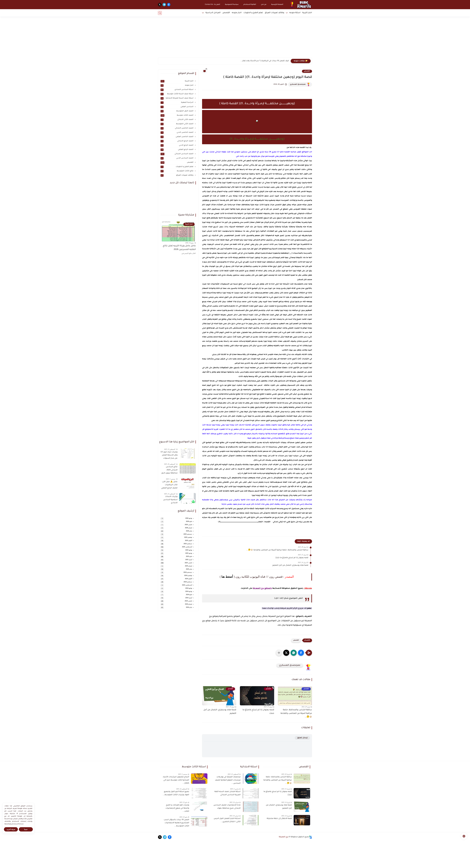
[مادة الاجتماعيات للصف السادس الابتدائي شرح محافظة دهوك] (250, 807)
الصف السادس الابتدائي (177, 154)
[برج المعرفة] (300, 4)
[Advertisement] (235, 38)
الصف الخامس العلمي (177, 137)
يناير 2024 (189, 607)
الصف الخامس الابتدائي (177, 128)
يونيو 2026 (188, 518)
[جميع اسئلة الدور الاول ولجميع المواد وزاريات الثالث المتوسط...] (199, 793)
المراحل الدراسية (213, 13)
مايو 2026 (189, 521)
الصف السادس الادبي (177, 158)
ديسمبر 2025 (187, 534)
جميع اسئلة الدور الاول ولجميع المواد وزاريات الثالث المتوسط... (176, 793)
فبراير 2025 (188, 566)
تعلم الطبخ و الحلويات (253, 13)
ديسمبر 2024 (187, 572)
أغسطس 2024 (187, 585)
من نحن (263, 4)
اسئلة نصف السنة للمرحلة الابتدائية (177, 98)
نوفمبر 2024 (188, 576)
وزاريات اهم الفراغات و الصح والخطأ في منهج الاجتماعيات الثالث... (177, 808)
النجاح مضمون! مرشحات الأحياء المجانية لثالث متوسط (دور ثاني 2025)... (176, 780)
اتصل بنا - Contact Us (212, 4)
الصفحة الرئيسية (277, 4)
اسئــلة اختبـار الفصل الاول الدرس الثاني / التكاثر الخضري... (227, 820)
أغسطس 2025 (187, 547)
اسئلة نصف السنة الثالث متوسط (177, 94)
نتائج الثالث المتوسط (177, 171)
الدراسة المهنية (178, 102)
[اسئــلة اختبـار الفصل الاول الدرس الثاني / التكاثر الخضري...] (250, 820)
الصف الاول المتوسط (177, 111)
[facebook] (168, 4)
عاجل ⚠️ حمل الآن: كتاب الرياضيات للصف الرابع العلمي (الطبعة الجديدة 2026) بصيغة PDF (169, 485)
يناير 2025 (189, 569)
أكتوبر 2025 (188, 541)
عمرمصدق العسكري (298, 84)
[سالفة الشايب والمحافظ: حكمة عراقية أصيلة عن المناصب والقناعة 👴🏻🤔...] (302, 778)
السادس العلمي (177, 107)
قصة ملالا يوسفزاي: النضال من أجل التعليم (290, 565)
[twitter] (159, 4)
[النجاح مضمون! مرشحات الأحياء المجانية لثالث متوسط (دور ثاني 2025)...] (199, 778)
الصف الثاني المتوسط (177, 124)
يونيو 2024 (188, 591)
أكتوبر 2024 (188, 579)
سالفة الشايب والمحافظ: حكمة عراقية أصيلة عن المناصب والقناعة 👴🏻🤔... (277, 550)
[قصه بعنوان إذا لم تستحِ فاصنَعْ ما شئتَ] (302, 793)
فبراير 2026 (188, 528)
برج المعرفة (283, 837)
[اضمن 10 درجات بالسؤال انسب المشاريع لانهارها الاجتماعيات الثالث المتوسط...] (199, 821)
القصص (226, 13)
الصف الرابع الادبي (177, 145)
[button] (301, 653)
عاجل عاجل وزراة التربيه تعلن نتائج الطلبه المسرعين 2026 (179, 248)
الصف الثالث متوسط (177, 115)
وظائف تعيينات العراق (274, 13)
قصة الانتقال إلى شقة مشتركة (279, 819)
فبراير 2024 (188, 604)
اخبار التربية (307, 13)
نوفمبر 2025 (188, 537)
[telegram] (164, 4)
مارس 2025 (188, 563)
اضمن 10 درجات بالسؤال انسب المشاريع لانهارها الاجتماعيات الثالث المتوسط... (176, 823)
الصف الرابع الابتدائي (178, 141)
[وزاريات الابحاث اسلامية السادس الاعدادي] (187, 498)
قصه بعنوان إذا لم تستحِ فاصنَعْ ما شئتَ (291, 558)
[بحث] (160, 13)
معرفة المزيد (11, 829)
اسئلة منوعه (294, 13)
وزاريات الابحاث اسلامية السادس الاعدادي (170, 500)
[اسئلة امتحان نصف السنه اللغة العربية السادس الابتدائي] (250, 793)
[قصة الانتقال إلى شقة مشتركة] (302, 820)
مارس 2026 (188, 525)
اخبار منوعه (237, 13)
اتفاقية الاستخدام (249, 4)
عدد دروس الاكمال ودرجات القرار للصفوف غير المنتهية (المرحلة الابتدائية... (259, 61)
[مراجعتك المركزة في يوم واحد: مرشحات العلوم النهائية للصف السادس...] (250, 778)
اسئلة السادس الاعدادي (177, 90)
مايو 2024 (189, 595)
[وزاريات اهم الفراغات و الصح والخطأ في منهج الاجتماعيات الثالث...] (199, 807)
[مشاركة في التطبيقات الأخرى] (279, 653)
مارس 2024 (188, 601)
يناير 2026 (189, 531)
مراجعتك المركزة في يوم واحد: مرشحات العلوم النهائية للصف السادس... (227, 780)
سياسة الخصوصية (232, 4)
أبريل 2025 (188, 560)
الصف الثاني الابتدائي (178, 120)
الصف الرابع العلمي (177, 150)
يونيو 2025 (188, 553)
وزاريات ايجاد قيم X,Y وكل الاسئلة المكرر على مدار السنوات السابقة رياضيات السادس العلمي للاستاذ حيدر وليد (169, 455)
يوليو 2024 (188, 588)
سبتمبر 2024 (188, 582)
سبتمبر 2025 (188, 544)
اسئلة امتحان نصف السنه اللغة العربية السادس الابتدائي (227, 793)
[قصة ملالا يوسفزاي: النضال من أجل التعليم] (302, 807)
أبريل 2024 (188, 598)
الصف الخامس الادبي (178, 132)
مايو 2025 (189, 556)
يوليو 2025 (188, 550)
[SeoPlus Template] (310, 837)
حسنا (26, 829)
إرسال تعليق (302, 738)
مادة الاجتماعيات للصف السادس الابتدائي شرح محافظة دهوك (226, 806)
